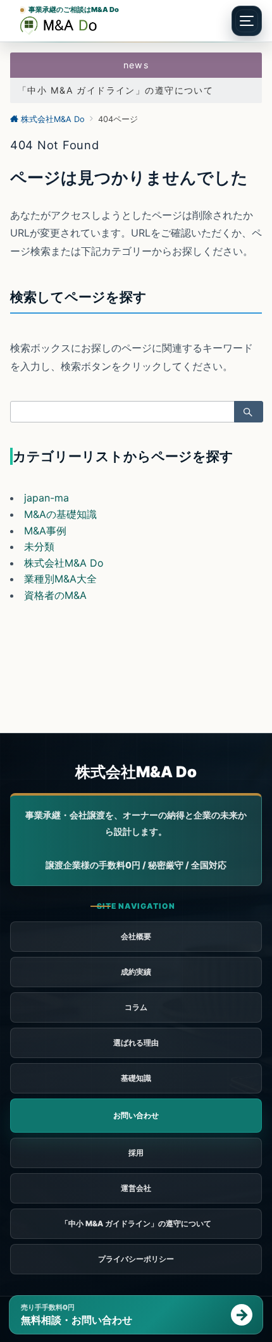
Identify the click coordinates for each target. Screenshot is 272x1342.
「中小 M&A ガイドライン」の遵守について (115, 90)
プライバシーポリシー (136, 1259)
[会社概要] (136, 1188)
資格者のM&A (55, 595)
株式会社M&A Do (64, 563)
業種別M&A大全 (60, 578)
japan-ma (46, 497)
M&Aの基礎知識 (60, 514)
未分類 (39, 546)
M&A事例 (45, 530)
